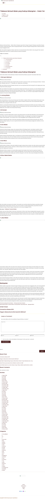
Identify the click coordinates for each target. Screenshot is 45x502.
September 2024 (5, 404)
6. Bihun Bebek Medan (9, 66)
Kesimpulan (5, 69)
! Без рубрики (5, 434)
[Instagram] (23, 491)
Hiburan (3, 443)
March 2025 (4, 396)
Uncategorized (5, 467)
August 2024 (4, 406)
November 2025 (5, 386)
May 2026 (4, 378)
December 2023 (5, 416)
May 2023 (4, 426)
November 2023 (5, 418)
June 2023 (4, 424)
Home (23, 484)
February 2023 (5, 428)
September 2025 (5, 388)
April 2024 (4, 411)
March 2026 (4, 380)
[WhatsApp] (24, 491)
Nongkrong (4, 455)
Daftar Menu (23, 485)
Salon (3, 464)
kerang (3, 447)
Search (1, 349)
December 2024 (5, 400)
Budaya (3, 442)
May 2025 (4, 394)
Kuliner (3, 448)
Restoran (4, 463)
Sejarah (3, 466)
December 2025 (5, 384)
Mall (3, 451)
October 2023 (4, 419)
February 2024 (5, 414)
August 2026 (4, 375)
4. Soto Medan (8, 63)
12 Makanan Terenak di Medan (10, 209)
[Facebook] (20, 491)
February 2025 (5, 398)
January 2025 (4, 399)
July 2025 (4, 391)
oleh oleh (4, 456)
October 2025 (4, 387)
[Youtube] (21, 491)
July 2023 (4, 423)
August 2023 (4, 422)
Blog (3, 440)
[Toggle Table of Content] (1, 56)
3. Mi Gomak (7, 62)
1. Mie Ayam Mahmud (9, 59)
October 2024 (4, 403)
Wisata (3, 470)
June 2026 (4, 376)
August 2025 (4, 390)
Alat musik (4, 439)
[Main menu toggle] (4, 2)
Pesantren (4, 459)
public (3, 462)
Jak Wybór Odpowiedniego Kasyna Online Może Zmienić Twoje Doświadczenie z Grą (16, 360)
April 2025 (4, 395)
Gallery (23, 487)
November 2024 (5, 402)
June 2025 (4, 392)
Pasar (3, 458)
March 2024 (4, 412)
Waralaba (4, 468)
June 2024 (4, 408)
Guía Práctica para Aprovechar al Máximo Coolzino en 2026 (11, 362)
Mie (3, 454)
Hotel (3, 444)
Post (3, 460)
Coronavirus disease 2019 (7, 309)
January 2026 (4, 383)
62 (2, 436)
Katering (4, 446)
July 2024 (4, 407)
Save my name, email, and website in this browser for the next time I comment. (18, 339)
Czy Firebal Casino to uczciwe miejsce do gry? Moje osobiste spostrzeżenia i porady (16, 364)
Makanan (4, 450)
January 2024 (4, 415)
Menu (3, 452)
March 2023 (4, 427)
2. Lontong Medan (8, 60)
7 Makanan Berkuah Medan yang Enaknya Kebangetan (12, 58)
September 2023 (5, 420)
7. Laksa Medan (8, 67)
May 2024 (4, 410)
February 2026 (5, 382)
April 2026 (4, 379)
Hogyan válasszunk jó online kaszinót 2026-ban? (13, 312)
